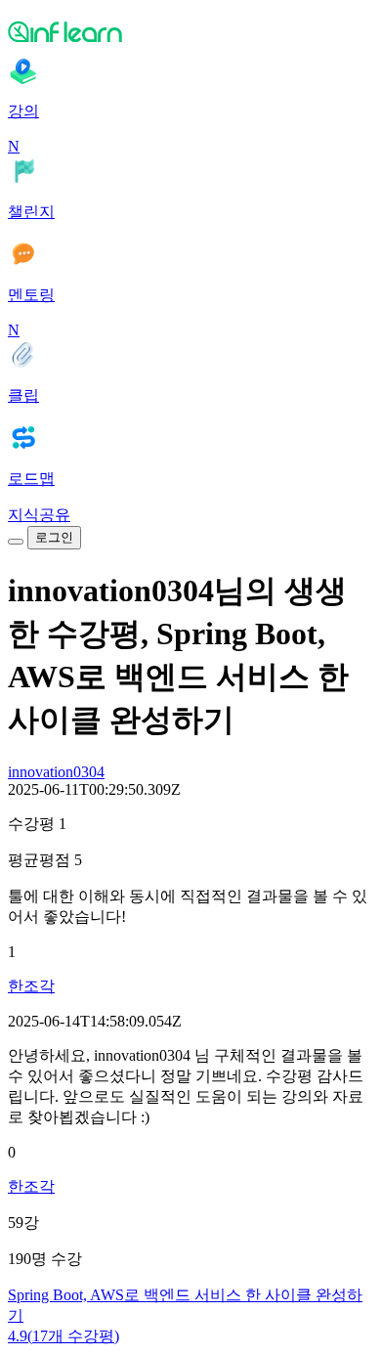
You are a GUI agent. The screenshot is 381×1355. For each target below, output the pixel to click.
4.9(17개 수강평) (63, 1336)
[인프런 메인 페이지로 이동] (190, 31)
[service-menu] (15, 542)
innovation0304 (56, 772)
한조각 (31, 986)
